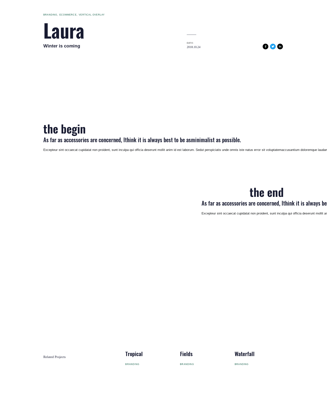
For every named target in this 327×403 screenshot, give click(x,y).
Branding (50, 14)
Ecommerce (68, 14)
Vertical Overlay (92, 14)
